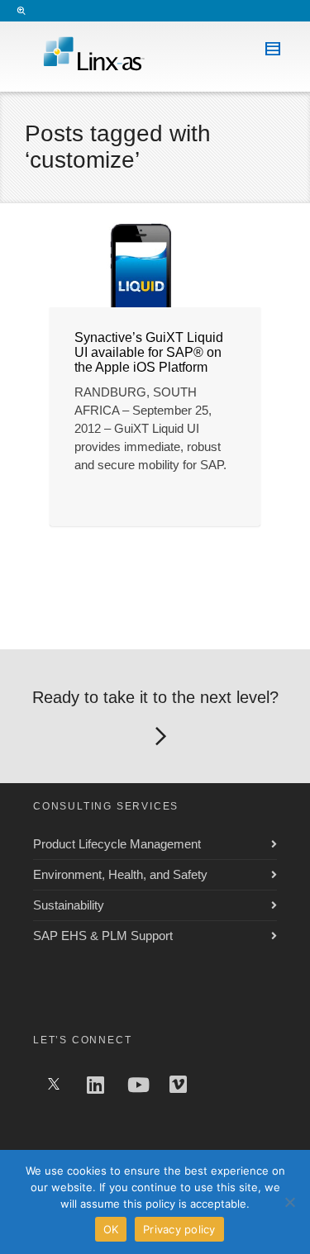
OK (111, 1229)
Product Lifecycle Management (117, 844)
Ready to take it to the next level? (155, 697)
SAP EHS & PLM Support (103, 936)
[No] (289, 1202)
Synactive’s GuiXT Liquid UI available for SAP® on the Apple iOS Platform (148, 352)
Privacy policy (179, 1229)
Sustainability (68, 905)
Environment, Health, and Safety (120, 874)
